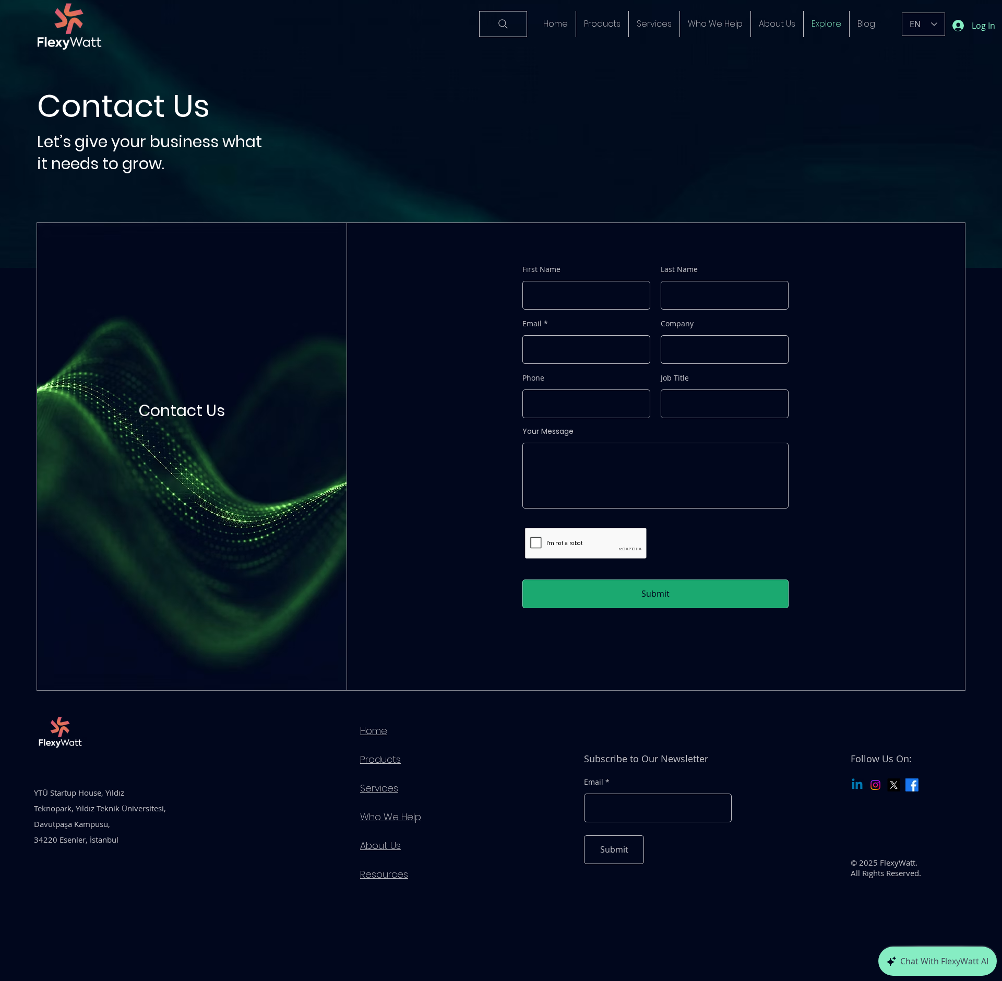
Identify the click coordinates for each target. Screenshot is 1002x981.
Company (677, 323)
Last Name (679, 269)
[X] (893, 784)
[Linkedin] (857, 784)
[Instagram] (875, 784)
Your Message (548, 431)
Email (532, 323)
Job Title (675, 378)
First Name (541, 269)
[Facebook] (911, 784)
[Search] (503, 24)
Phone (533, 378)
